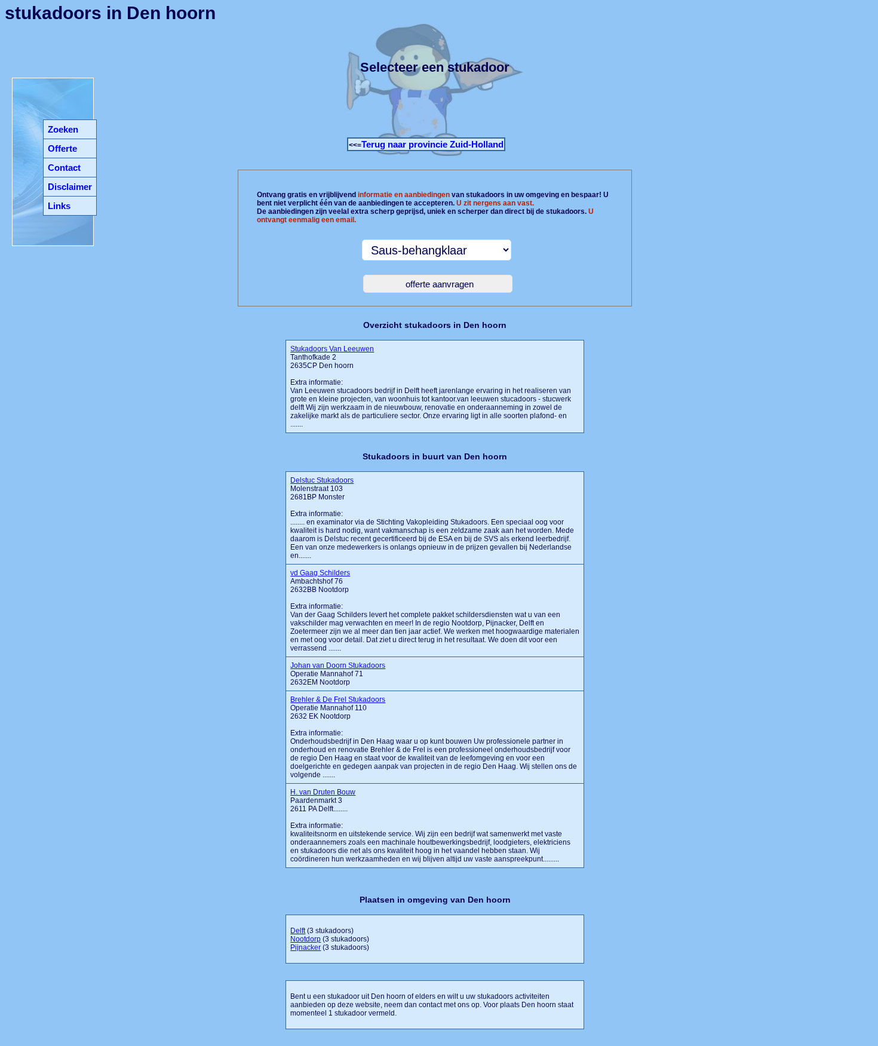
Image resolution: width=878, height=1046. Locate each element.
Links (59, 206)
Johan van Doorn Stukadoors (337, 665)
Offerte (62, 148)
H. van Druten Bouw (322, 792)
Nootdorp (305, 939)
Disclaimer (70, 187)
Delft (297, 931)
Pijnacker (305, 947)
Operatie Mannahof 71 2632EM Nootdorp (337, 673)
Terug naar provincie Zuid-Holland (432, 144)
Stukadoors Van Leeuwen (332, 349)
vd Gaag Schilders (320, 573)
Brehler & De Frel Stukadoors (337, 699)
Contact (64, 167)
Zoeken (63, 129)
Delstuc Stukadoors (322, 480)
